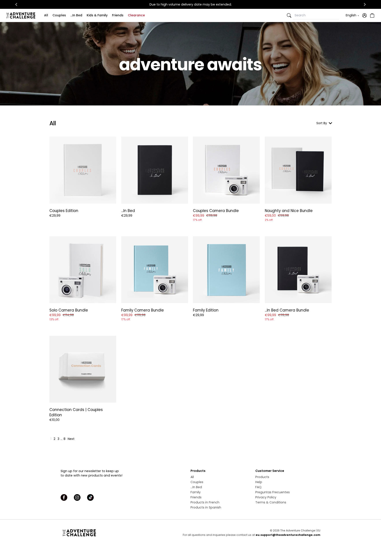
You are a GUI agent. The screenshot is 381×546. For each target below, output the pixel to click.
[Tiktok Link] (90, 497)
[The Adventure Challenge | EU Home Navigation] (104, 532)
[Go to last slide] (16, 4)
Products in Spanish (205, 507)
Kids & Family (97, 15)
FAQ (258, 487)
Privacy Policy (265, 497)
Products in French (204, 502)
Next (71, 439)
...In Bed (76, 15)
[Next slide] (365, 4)
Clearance (136, 15)
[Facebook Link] (64, 497)
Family (195, 492)
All (46, 15)
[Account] (364, 15)
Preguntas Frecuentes (272, 492)
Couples (59, 15)
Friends (117, 15)
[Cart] (372, 15)
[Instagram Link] (77, 497)
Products (262, 477)
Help (258, 482)
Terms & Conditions (270, 502)
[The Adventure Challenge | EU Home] (22, 15)
